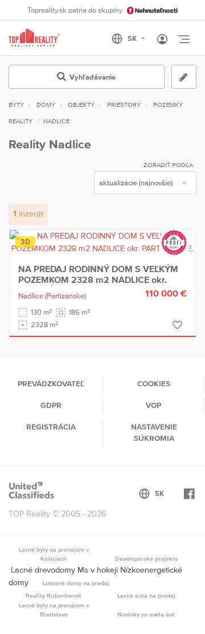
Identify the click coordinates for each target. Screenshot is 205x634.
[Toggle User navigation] (162, 40)
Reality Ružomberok (53, 595)
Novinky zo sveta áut (146, 614)
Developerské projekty (146, 558)
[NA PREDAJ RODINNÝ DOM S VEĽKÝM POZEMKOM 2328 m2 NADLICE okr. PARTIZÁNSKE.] (102, 241)
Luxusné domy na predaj (76, 582)
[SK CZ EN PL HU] (133, 39)
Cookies (153, 383)
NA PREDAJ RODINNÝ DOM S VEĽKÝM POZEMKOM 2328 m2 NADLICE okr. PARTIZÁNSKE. (98, 279)
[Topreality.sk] (34, 38)
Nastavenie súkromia (154, 432)
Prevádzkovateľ (51, 383)
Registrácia (51, 426)
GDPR (51, 405)
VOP (153, 405)
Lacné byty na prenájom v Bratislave (54, 610)
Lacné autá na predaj (146, 595)
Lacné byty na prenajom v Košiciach (54, 554)
